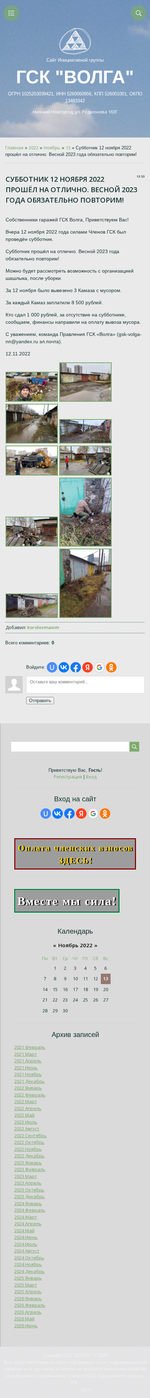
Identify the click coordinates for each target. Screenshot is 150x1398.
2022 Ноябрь (28, 1149)
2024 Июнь (26, 1237)
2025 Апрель (28, 1291)
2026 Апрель (28, 1312)
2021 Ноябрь (28, 1074)
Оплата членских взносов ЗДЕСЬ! (75, 853)
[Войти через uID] (52, 667)
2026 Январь (28, 1298)
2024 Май (24, 1230)
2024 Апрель (28, 1223)
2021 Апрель (28, 1061)
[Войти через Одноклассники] (111, 667)
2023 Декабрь (29, 1196)
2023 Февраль (29, 1169)
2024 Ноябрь (28, 1264)
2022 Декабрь (29, 1156)
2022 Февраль (29, 1095)
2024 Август (26, 1251)
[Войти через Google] (99, 667)
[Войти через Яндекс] (87, 667)
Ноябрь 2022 (75, 945)
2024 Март (25, 1217)
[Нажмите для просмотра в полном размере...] (32, 399)
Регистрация (68, 776)
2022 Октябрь (29, 1142)
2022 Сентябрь (30, 1135)
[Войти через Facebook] (75, 667)
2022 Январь (28, 1088)
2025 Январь (28, 1278)
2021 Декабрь (29, 1081)
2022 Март (25, 1101)
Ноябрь (52, 147)
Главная (14, 147)
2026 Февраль (29, 1305)
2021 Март (25, 1054)
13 (68, 147)
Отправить (40, 700)
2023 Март (25, 1176)
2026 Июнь (26, 1325)
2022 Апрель (28, 1108)
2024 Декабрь (29, 1271)
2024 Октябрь (29, 1258)
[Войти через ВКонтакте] (64, 667)
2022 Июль (25, 1122)
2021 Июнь (26, 1068)
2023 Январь (28, 1163)
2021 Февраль (29, 1047)
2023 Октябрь (29, 1190)
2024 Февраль (29, 1210)
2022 (33, 147)
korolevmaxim (43, 627)
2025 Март (25, 1285)
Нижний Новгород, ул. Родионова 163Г (75, 112)
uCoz (87, 1389)
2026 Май (24, 1318)
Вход (91, 776)
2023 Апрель (28, 1183)
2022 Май (24, 1115)
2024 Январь (28, 1203)
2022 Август (26, 1128)
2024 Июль (25, 1244)
